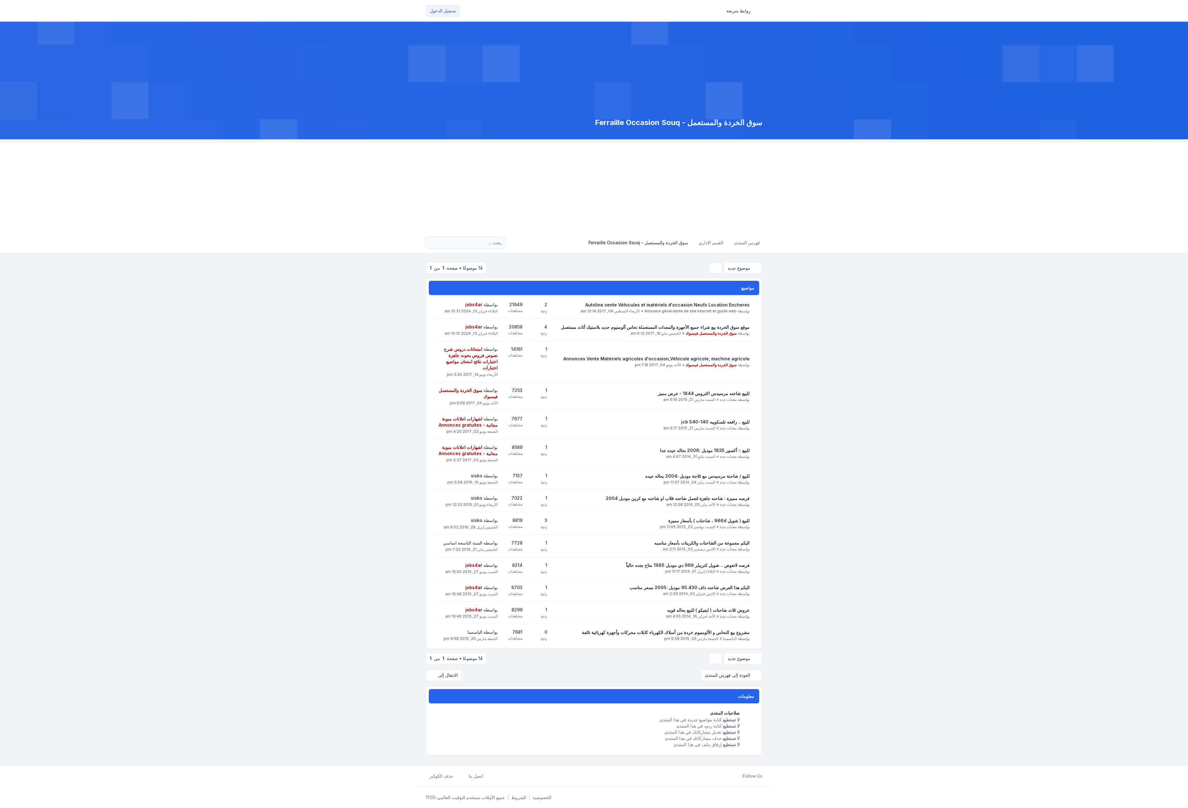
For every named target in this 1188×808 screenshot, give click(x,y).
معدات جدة (728, 399)
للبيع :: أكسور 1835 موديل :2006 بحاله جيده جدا (705, 450)
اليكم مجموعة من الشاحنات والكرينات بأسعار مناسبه (702, 542)
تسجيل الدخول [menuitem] (443, 10)
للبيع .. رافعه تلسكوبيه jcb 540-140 (715, 421)
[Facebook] (738, 776)
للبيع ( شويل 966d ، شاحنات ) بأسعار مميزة (709, 520)
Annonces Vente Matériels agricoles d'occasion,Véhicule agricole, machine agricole (656, 358)
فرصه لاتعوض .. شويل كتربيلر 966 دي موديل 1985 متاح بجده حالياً (688, 565)
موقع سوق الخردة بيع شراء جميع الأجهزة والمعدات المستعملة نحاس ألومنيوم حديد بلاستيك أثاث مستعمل (655, 327)
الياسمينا (730, 638)
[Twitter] (733, 776)
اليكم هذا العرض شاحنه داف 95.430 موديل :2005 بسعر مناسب (690, 587)
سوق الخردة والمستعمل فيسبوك (711, 333)
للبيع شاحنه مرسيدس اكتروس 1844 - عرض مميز (704, 393)
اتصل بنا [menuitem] (476, 776)
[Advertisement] (594, 185)
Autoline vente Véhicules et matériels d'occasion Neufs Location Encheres (667, 304)
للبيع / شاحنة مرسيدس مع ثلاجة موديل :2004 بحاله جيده (697, 476)
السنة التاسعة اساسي (462, 542)
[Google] (723, 776)
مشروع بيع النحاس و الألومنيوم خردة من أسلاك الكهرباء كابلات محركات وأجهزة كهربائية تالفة (666, 632)
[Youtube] (728, 776)
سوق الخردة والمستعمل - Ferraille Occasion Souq (678, 122)
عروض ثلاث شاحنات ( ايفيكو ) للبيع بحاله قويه (708, 610)
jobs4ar (473, 304)
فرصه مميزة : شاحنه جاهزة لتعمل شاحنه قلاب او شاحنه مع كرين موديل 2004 (678, 498)
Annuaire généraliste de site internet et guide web (690, 311)
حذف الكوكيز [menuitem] (441, 776)
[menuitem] (741, 10)
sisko (476, 475)
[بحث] (443, 242)
